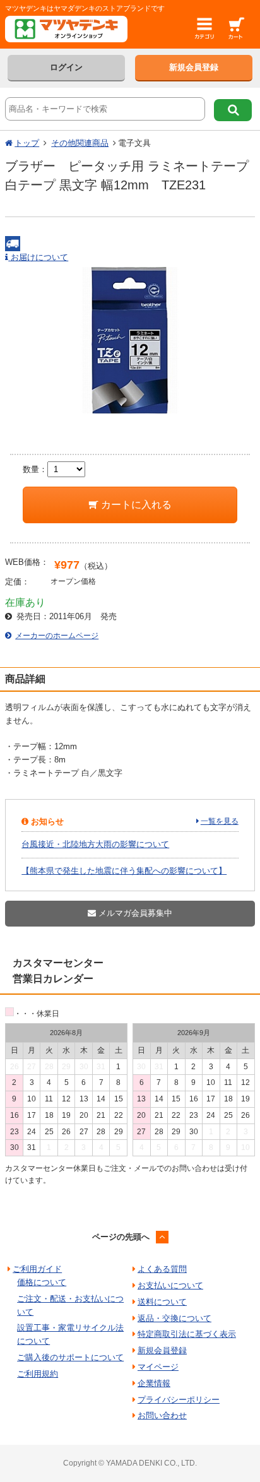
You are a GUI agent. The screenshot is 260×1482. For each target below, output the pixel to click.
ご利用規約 (37, 1373)
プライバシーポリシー (179, 1399)
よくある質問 (162, 1269)
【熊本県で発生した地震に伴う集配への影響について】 (124, 870)
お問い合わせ (162, 1415)
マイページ (158, 1367)
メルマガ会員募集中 (134, 913)
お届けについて (38, 257)
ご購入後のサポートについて (70, 1357)
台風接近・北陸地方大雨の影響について (95, 844)
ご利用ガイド (37, 1269)
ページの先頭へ (121, 1237)
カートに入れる (135, 504)
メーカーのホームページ (56, 635)
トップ (27, 143)
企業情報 (154, 1383)
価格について (41, 1282)
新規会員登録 (193, 67)
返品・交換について (174, 1318)
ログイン (66, 67)
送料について (162, 1302)
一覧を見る (220, 821)
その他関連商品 (80, 143)
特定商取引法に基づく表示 (187, 1334)
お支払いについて (170, 1285)
